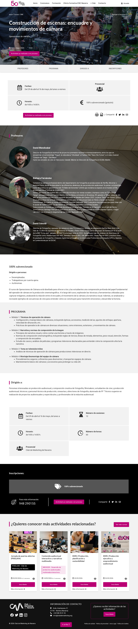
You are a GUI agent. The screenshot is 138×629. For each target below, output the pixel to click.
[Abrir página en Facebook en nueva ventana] (12, 616)
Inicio (35, 3)
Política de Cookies (123, 623)
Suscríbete (109, 614)
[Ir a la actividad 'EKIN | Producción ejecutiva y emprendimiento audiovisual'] (115, 542)
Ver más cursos (121, 524)
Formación (56, 3)
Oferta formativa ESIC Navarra (75, 3)
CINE (21, 14)
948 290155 (27, 503)
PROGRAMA (53, 69)
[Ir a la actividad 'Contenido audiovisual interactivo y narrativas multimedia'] (54, 542)
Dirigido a (84, 69)
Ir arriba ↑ (66, 624)
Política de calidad (89, 623)
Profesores (22, 69)
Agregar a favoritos (119, 14)
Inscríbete (23, 584)
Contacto (102, 3)
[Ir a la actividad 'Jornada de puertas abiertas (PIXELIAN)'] (23, 542)
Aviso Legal (113, 623)
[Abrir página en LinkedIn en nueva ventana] (21, 616)
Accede (126, 3)
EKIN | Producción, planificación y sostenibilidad (80, 558)
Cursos (16, 14)
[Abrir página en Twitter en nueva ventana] (16, 616)
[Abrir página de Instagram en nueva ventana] (25, 616)
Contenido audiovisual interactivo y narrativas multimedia (52, 558)
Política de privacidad (102, 623)
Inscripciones (115, 69)
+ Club (93, 3)
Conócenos (44, 3)
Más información (17, 589)
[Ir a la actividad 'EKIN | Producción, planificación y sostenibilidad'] (84, 542)
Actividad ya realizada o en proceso (24, 53)
